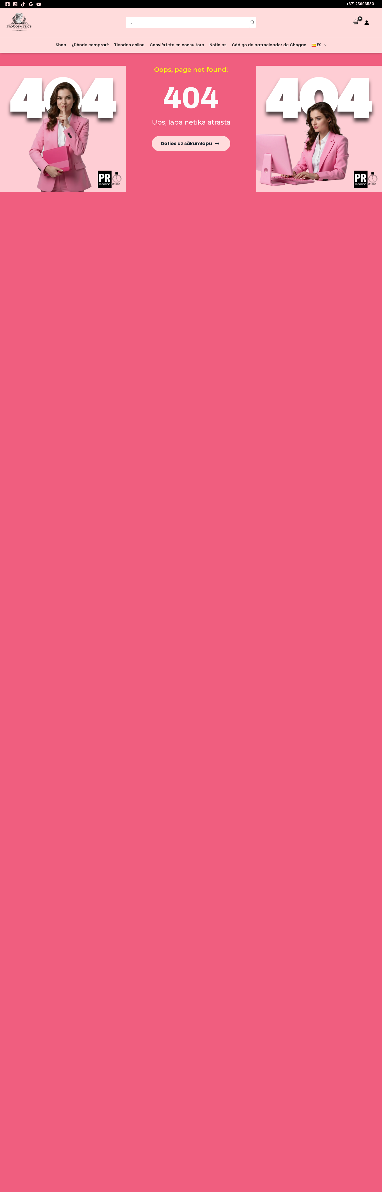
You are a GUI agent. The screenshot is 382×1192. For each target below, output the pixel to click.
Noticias (218, 45)
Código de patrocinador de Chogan (269, 45)
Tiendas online (129, 45)
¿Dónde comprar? (90, 45)
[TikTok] (23, 4)
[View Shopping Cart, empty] (355, 22)
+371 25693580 (360, 4)
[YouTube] (38, 4)
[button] (323, 45)
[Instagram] (15, 4)
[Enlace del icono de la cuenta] (366, 22)
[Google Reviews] (31, 4)
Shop (61, 45)
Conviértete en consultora (177, 45)
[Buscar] (252, 22)
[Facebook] (7, 4)
